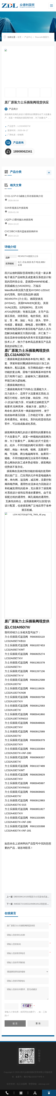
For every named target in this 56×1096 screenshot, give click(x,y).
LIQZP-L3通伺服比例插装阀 (19, 219)
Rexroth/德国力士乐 (44, 37)
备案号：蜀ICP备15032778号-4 (30, 1077)
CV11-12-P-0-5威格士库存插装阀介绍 (24, 196)
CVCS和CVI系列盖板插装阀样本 (21, 231)
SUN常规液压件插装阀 (16, 208)
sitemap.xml (43, 1084)
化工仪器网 (22, 1084)
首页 (19, 37)
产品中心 (28, 37)
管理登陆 (33, 1084)
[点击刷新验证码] (27, 1005)
